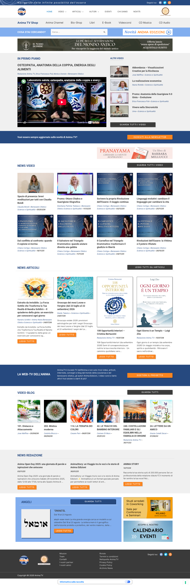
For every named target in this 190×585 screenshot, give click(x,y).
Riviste (103, 553)
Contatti (63, 559)
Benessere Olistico (76, 74)
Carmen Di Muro (104, 433)
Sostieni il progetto (150, 375)
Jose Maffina (137, 75)
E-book (106, 22)
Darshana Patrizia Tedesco (68, 206)
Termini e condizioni (109, 556)
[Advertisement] (55, 153)
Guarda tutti (150, 392)
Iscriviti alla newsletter (150, 137)
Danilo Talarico (63, 313)
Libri (92, 22)
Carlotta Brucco (51, 433)
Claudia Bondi (23, 207)
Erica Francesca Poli (44, 74)
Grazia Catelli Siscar (158, 433)
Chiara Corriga (103, 206)
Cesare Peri (75, 433)
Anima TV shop (27, 22)
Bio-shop (76, 22)
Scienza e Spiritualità (153, 75)
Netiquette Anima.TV (109, 559)
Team (61, 556)
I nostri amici (65, 565)
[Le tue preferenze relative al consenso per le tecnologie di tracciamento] (185, 582)
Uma (134, 111)
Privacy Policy (106, 562)
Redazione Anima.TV (26, 74)
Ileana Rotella (137, 85)
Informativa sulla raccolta (72, 582)
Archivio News (106, 568)
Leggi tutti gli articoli (150, 267)
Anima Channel (54, 22)
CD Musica (145, 22)
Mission (63, 553)
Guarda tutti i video (133, 124)
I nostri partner (66, 562)
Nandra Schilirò (23, 320)
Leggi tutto (27, 341)
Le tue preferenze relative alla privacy (105, 582)
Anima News (37, 320)
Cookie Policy (106, 565)
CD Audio (164, 22)
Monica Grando (60, 74)
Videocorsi (125, 22)
